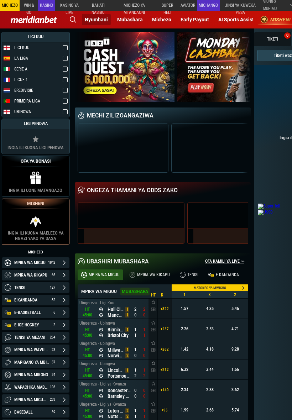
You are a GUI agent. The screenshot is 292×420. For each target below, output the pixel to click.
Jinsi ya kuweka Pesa (240, 7)
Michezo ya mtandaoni (134, 7)
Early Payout (195, 19)
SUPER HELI (167, 7)
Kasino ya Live (69, 7)
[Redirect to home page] (34, 19)
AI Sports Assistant (239, 19)
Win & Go (29, 7)
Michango (208, 5)
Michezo (161, 19)
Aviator (188, 5)
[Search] (73, 19)
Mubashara (130, 19)
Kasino (46, 5)
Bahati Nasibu (98, 7)
